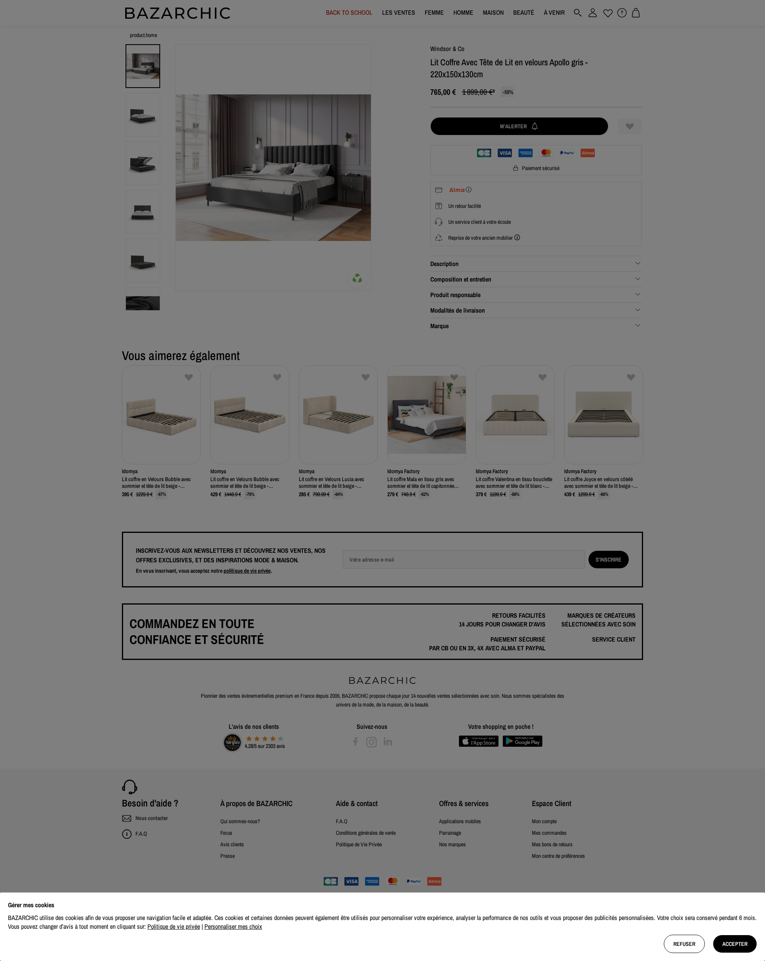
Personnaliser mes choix (233, 926)
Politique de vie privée (173, 926)
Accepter (734, 943)
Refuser (684, 943)
